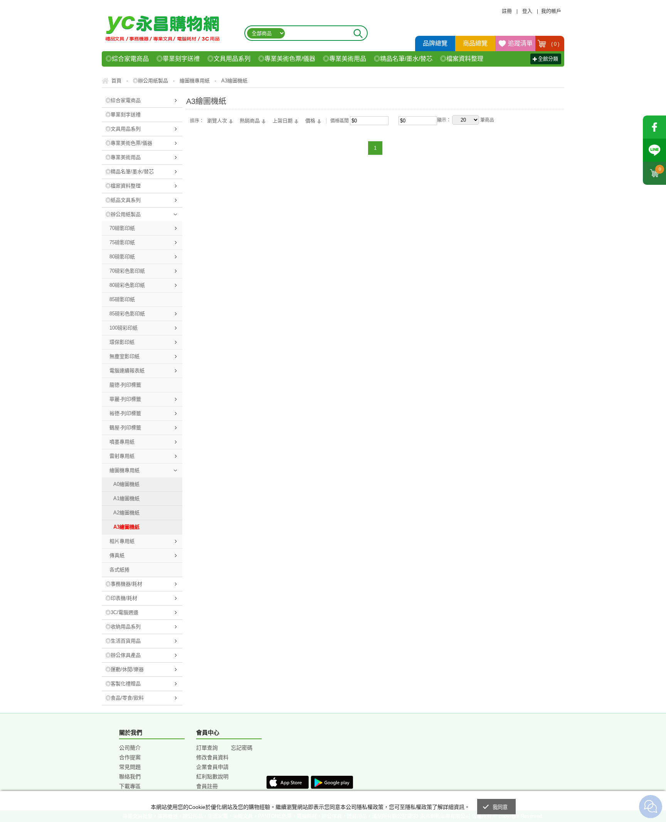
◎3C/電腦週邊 (122, 612)
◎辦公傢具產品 (123, 655)
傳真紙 (116, 555)
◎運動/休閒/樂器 (125, 669)
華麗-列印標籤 (125, 399)
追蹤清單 (520, 43)
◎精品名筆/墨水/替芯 (403, 58)
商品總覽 (475, 43)
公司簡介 (130, 748)
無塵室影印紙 (124, 356)
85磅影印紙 (122, 299)
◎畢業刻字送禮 (178, 58)
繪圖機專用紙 (124, 470)
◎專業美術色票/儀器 (286, 58)
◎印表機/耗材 (121, 598)
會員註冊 (207, 786)
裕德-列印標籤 (125, 413)
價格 (310, 121)
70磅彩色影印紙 (127, 271)
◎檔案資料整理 (461, 58)
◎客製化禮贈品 (123, 683)
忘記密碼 (241, 748)
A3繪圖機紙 (126, 527)
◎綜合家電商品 (127, 58)
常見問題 (130, 767)
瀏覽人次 (217, 121)
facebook (654, 127)
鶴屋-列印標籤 (125, 427)
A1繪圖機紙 (126, 498)
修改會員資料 (212, 757)
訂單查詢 (207, 748)
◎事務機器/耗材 (124, 584)
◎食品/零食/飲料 (125, 698)
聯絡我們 (130, 776)
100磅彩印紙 (123, 328)
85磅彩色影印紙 (127, 313)
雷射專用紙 (122, 456)
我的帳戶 (551, 11)
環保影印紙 (122, 342)
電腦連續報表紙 (127, 370)
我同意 (500, 807)
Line (654, 150)
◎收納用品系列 (123, 626)
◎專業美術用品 (344, 58)
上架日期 (282, 121)
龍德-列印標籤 (125, 385)
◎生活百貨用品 (123, 641)
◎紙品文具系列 (123, 200)
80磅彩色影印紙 (127, 285)
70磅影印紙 (122, 228)
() (555, 44)
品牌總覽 (435, 43)
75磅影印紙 (122, 242)
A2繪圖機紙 (126, 513)
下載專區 (130, 786)
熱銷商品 (250, 121)
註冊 (507, 11)
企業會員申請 (212, 767)
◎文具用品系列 (229, 58)
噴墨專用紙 (122, 442)
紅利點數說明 (212, 776)
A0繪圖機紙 (126, 484)
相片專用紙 (122, 541)
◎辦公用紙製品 (123, 214)
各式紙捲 (119, 570)
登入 (527, 11)
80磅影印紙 (122, 256)
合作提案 (130, 757)
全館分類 (548, 59)
